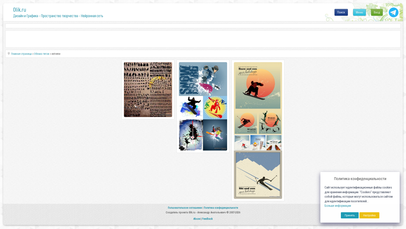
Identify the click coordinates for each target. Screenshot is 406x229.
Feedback (207, 218)
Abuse (196, 218)
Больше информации (338, 206)
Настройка (369, 215)
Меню (359, 12)
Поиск (341, 12)
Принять (350, 215)
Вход (377, 12)
